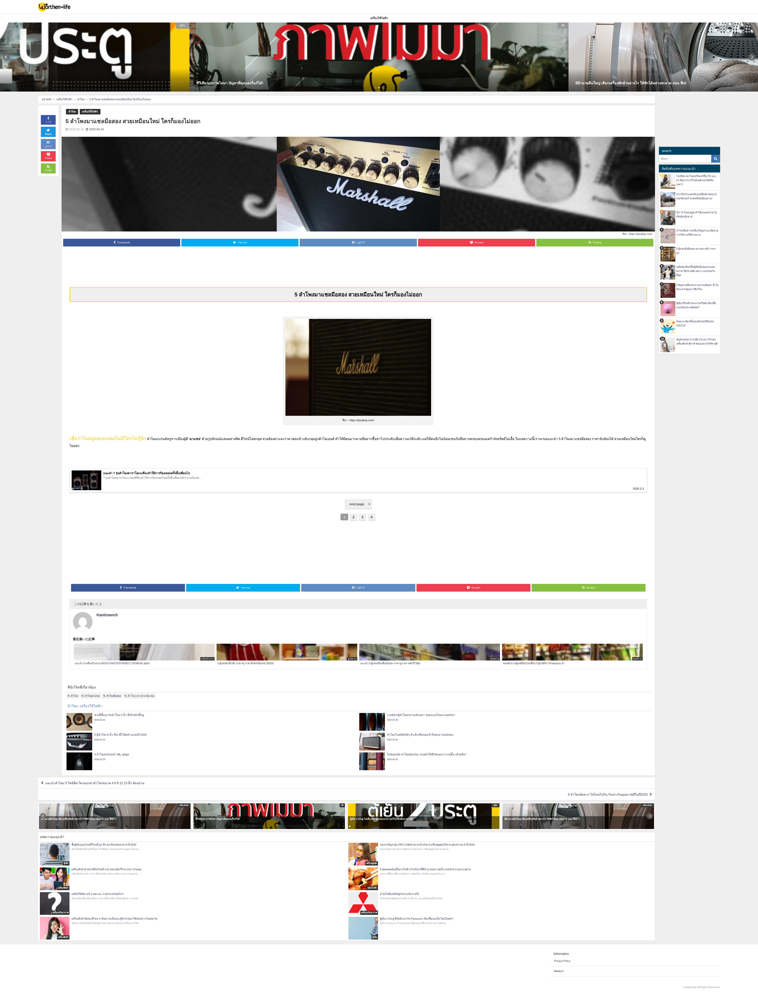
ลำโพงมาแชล (92, 696)
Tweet (48, 134)
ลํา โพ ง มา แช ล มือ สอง (141, 696)
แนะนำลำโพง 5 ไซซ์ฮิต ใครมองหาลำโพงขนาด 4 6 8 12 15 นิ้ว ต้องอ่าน (94, 783)
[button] (6, 57)
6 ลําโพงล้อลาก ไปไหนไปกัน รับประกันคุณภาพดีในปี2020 (608, 794)
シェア (48, 122)
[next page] (358, 508)
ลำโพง (72, 111)
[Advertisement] (358, 270)
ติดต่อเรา (559, 971)
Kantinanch (107, 615)
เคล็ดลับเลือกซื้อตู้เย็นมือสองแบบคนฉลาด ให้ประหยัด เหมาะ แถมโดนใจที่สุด (695, 271)
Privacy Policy (562, 961)
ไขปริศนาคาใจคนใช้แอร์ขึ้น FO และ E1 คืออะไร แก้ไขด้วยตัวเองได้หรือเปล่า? (696, 180)
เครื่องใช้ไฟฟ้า (90, 111)
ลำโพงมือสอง (113, 696)
